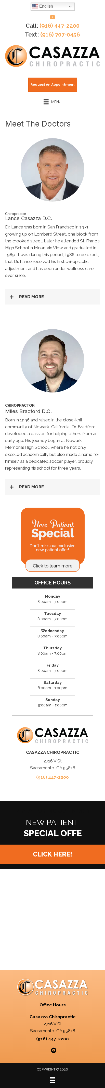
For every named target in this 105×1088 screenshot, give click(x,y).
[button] (52, 297)
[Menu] (52, 1080)
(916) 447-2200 (60, 25)
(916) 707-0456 (60, 34)
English (45, 6)
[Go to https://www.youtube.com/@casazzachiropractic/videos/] (52, 17)
